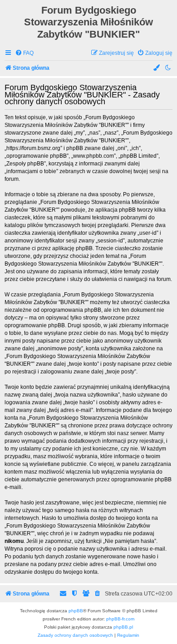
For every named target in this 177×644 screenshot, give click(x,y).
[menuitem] (24, 53)
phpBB (76, 610)
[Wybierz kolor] (157, 68)
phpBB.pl (123, 627)
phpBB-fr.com (120, 618)
